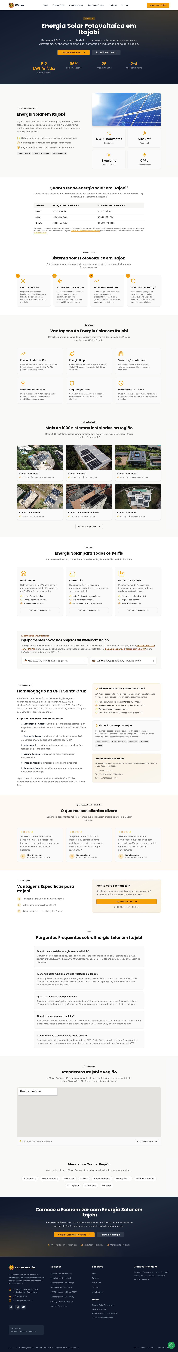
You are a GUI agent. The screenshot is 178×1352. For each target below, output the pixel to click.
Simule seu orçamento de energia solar (85, 231)
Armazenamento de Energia (62, 1283)
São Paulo (145, 1279)
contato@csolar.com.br (108, 778)
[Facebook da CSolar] (11, 1307)
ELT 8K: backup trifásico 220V (63, 1292)
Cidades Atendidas (145, 1266)
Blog (94, 1273)
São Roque (161, 1276)
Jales (85, 1178)
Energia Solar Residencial (61, 1273)
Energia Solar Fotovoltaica (103, 1305)
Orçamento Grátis (158, 5)
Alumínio (137, 1279)
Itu (153, 1272)
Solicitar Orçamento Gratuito (72, 1234)
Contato (125, 5)
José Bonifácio (103, 1178)
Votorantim (147, 1272)
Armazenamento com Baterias (105, 1313)
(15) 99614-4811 (108, 52)
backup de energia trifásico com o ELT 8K (125, 649)
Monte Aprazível (146, 1178)
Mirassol (70, 1178)
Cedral (107, 1185)
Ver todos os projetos (87, 526)
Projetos (113, 5)
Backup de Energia (96, 5)
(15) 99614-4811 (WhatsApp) (111, 774)
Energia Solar (58, 5)
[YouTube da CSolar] (23, 1307)
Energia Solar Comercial (60, 1278)
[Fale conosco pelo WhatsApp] (171, 1345)
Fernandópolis (51, 1178)
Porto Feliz (165, 1272)
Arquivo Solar (98, 1292)
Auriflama (91, 1185)
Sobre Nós (96, 1283)
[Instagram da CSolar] (17, 1307)
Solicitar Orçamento (38, 610)
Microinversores (99, 1309)
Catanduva (31, 1178)
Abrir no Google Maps (145, 1141)
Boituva (136, 1276)
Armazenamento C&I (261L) (62, 1297)
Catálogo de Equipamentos (61, 1301)
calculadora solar (40, 233)
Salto (157, 1272)
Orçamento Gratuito (71, 52)
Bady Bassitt (124, 1178)
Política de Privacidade (143, 1347)
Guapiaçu (74, 1185)
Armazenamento (76, 5)
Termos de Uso (162, 1347)
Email (137, 907)
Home (45, 5)
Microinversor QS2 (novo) (61, 1287)
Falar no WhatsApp (110, 1234)
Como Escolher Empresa (102, 1317)
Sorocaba (137, 1272)
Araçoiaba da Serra (148, 1276)
